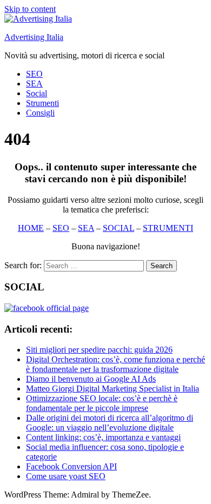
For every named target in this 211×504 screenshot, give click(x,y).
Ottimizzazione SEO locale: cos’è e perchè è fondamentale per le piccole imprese (101, 403)
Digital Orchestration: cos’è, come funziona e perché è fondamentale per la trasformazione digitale (115, 364)
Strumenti (42, 103)
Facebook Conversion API (71, 466)
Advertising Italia (33, 37)
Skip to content (30, 9)
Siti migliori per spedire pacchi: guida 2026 (99, 349)
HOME (31, 228)
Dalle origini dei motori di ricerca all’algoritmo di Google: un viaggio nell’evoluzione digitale (109, 422)
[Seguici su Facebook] (46, 308)
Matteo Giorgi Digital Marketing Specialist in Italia (112, 388)
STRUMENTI (168, 228)
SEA (34, 83)
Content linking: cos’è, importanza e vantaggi (103, 437)
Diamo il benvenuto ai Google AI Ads (91, 378)
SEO (34, 73)
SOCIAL (118, 228)
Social (36, 93)
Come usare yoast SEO (66, 476)
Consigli (40, 112)
